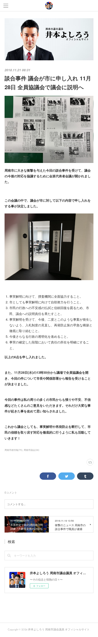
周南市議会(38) (31, 450)
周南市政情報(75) (13, 450)
